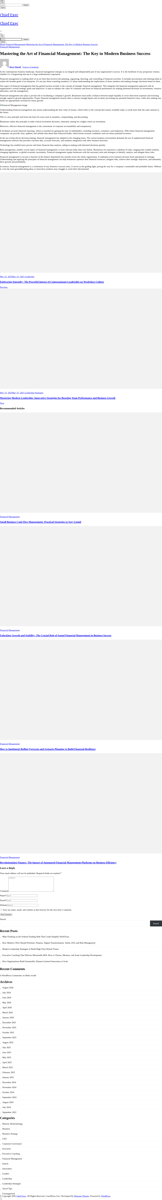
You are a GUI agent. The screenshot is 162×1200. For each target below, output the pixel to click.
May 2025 (6, 1057)
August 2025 (7, 1042)
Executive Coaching (11, 1154)
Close (3, 8)
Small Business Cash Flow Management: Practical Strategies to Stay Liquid (40, 522)
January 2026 (8, 1017)
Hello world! (30, 975)
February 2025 (8, 1072)
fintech (5, 1163)
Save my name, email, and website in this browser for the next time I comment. (37, 910)
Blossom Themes (81, 1196)
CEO (4, 1139)
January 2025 (8, 1077)
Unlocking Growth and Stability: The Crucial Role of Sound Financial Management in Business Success (55, 635)
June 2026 (6, 997)
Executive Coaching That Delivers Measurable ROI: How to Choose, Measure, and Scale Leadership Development (52, 955)
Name (3, 895)
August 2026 (7, 987)
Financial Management (10, 47)
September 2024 (9, 1097)
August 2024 (7, 1102)
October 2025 (8, 1032)
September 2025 (9, 1037)
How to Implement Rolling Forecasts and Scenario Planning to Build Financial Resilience (48, 749)
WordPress (105, 1196)
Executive (6, 1149)
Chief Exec (9, 14)
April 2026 (7, 1007)
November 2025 (9, 1027)
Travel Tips (7, 1188)
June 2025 (6, 1052)
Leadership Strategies (11, 1183)
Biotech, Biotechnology (12, 1124)
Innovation (7, 1168)
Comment (4, 891)
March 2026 (7, 1012)
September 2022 (9, 1112)
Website (3, 905)
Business (6, 1129)
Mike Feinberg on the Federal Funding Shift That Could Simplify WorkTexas (35, 936)
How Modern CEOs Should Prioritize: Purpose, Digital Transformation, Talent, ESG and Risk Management (48, 943)
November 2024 (9, 1087)
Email (3, 900)
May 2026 (6, 1002)
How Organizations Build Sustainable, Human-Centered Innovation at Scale (35, 961)
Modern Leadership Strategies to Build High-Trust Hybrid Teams (30, 949)
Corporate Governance (12, 1144)
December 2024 (9, 1082)
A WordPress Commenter (11, 975)
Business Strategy (10, 1134)
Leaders (5, 1173)
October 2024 (8, 1092)
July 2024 (6, 1107)
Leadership (7, 1178)
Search (3, 919)
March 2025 (7, 1067)
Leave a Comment (31, 67)
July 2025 (6, 1047)
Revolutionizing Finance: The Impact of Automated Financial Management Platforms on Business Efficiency (58, 862)
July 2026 (6, 992)
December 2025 (9, 1022)
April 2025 (7, 1062)
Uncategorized (8, 1193)
